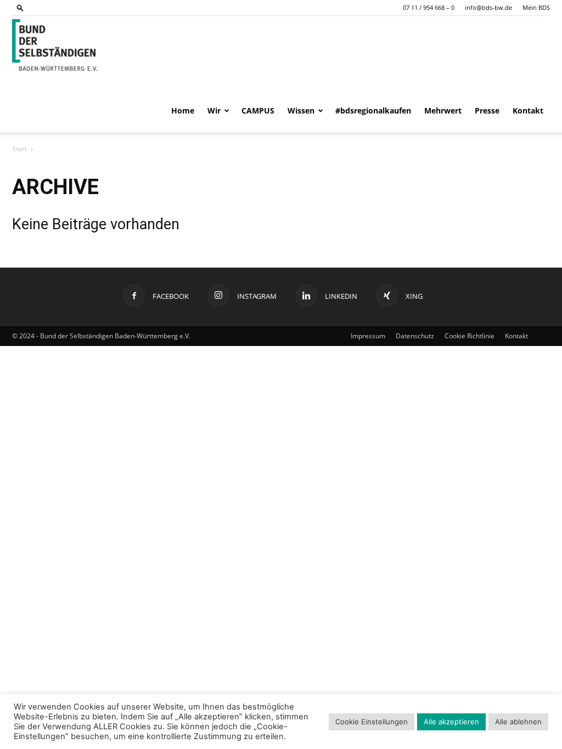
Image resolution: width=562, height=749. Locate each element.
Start (19, 149)
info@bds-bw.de (488, 7)
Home (182, 110)
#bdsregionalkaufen (373, 110)
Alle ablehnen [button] (518, 721)
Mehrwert (443, 110)
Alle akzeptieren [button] (451, 721)
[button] (20, 7)
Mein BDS (536, 7)
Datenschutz (415, 336)
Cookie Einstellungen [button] (371, 721)
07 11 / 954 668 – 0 (428, 7)
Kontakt (528, 110)
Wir (214, 110)
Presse (487, 110)
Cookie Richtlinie (469, 336)
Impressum (368, 336)
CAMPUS (257, 110)
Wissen (301, 110)
